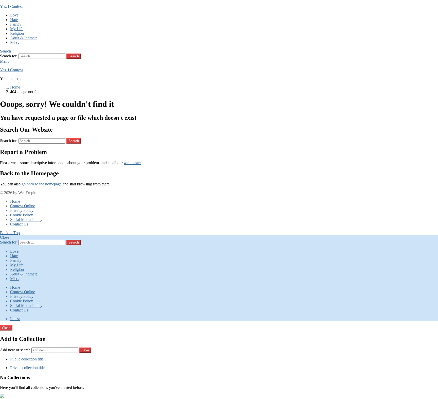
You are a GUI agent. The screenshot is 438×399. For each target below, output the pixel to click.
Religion (17, 33)
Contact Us (19, 224)
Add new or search (15, 350)
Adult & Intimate (23, 38)
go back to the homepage (42, 184)
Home (15, 201)
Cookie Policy (21, 215)
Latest (15, 319)
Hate (14, 20)
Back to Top (10, 233)
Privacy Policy (21, 210)
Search (73, 56)
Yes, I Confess (11, 6)
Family (15, 24)
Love (14, 15)
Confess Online (22, 206)
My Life (16, 29)
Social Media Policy (26, 219)
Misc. (14, 42)
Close (4, 237)
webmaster (132, 163)
